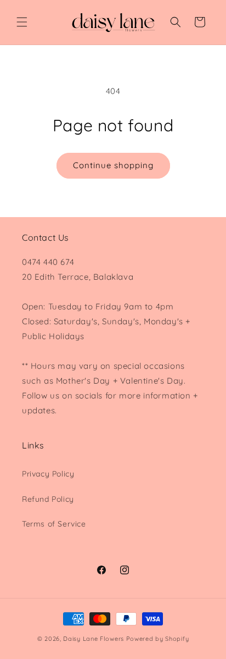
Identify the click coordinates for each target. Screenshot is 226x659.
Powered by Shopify (157, 639)
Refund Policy (48, 499)
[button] (22, 22)
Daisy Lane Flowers (93, 639)
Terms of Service (54, 524)
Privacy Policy (48, 474)
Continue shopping (113, 165)
